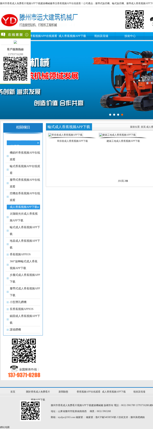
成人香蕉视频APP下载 (72, 36)
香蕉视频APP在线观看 (43, 36)
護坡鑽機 (15, 329)
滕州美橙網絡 (137, 417)
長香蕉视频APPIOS (21, 309)
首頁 (143, 126)
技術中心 (130, 36)
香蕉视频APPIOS (20, 254)
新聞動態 (63, 391)
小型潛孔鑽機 (18, 302)
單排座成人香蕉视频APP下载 (72, 141)
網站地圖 (5, 427)
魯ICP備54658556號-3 (106, 417)
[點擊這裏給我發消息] (15, 42)
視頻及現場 (101, 36)
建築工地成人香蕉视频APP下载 (123, 141)
